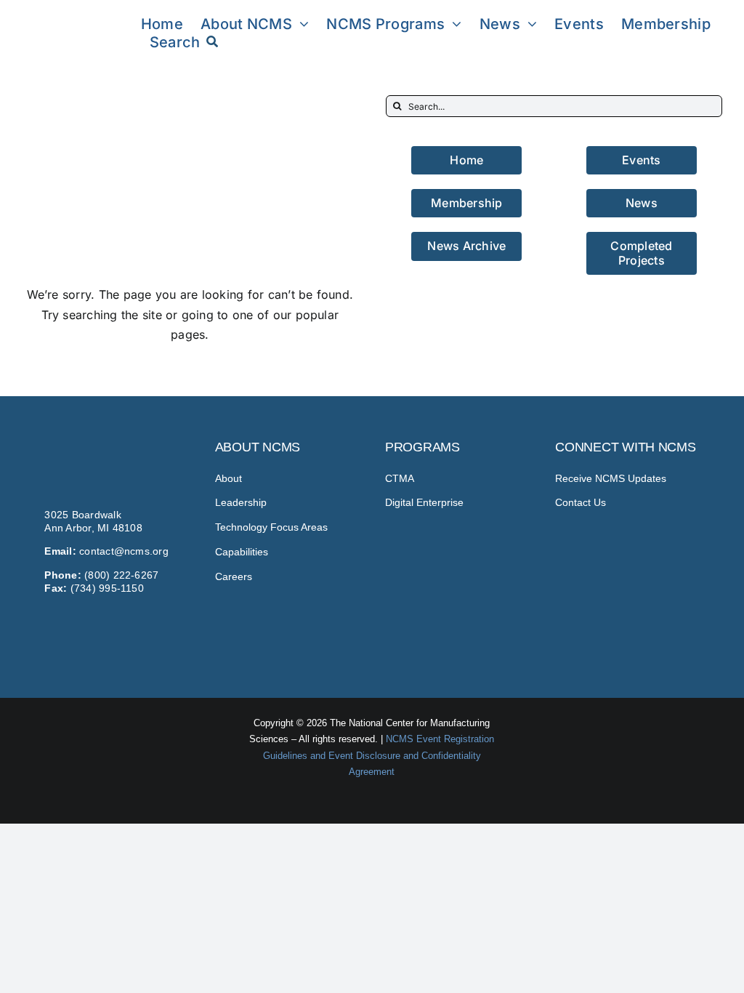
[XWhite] (676, 625)
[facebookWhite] (601, 625)
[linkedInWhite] (639, 625)
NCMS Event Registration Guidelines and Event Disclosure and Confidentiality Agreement (379, 754)
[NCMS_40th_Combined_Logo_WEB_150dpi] (74, 16)
